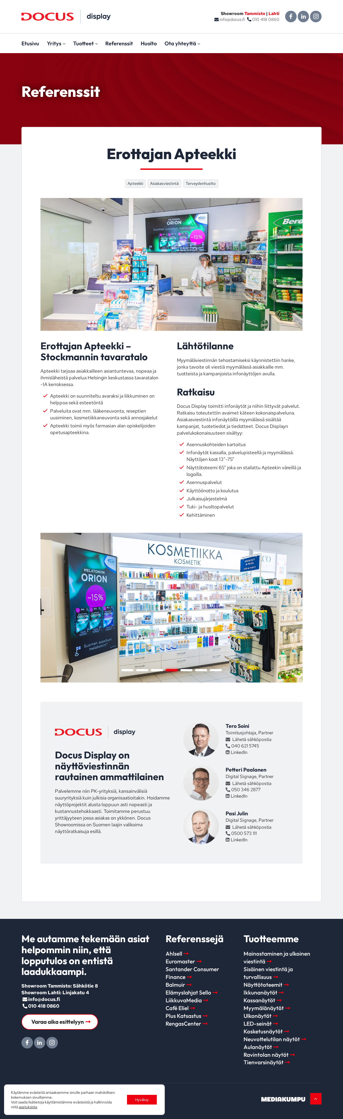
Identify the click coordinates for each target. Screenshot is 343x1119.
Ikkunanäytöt (260, 992)
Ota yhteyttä (180, 43)
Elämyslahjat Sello (188, 992)
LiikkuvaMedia (184, 1000)
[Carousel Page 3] (157, 670)
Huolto (149, 43)
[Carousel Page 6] (201, 670)
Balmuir (175, 984)
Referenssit (119, 43)
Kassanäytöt (259, 1000)
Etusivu (30, 43)
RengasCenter (183, 1023)
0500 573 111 (244, 833)
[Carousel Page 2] (142, 670)
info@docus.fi (232, 19)
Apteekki (135, 183)
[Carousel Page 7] (216, 670)
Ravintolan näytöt (266, 1054)
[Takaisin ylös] (316, 1099)
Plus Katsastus (183, 1015)
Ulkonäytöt (257, 1015)
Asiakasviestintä (164, 183)
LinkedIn (239, 752)
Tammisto (254, 13)
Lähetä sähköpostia (251, 739)
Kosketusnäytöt (263, 1031)
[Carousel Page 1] (127, 670)
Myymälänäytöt (264, 1007)
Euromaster (180, 961)
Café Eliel (177, 1007)
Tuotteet (83, 43)
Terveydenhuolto (201, 183)
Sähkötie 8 (85, 986)
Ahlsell (174, 953)
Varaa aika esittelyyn (57, 1021)
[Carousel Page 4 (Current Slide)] (172, 670)
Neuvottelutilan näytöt (272, 1039)
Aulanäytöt (258, 1046)
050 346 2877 (245, 790)
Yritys (54, 43)
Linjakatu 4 (75, 992)
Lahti (274, 13)
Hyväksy (142, 1099)
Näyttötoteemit (263, 984)
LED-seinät (258, 1023)
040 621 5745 (245, 746)
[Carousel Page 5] (186, 670)
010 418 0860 (265, 19)
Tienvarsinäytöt (264, 1062)
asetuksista (28, 1107)
